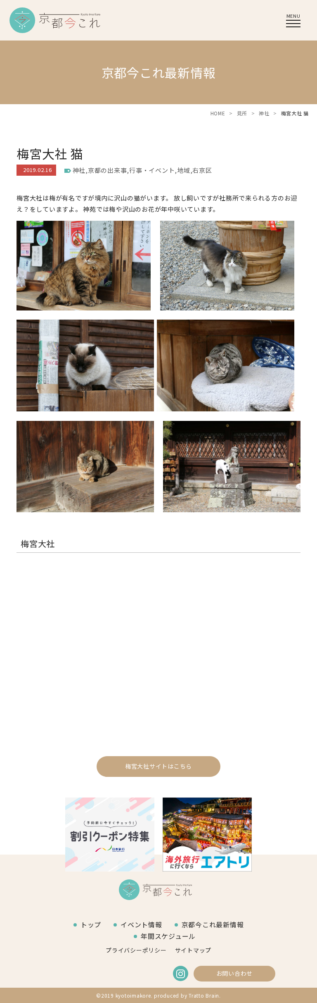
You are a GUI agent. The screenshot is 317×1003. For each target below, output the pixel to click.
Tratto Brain (204, 995)
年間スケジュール (168, 936)
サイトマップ (193, 950)
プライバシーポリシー (136, 950)
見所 (242, 113)
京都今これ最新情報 (213, 924)
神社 (264, 113)
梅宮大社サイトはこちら (158, 766)
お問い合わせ (234, 973)
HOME (218, 113)
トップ (90, 924)
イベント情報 (141, 924)
